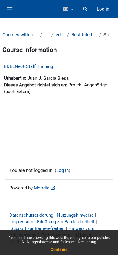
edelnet (60, 34)
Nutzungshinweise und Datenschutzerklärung (59, 242)
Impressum (22, 221)
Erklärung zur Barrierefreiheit (65, 221)
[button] (68, 9)
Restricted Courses (84, 34)
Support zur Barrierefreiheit (38, 228)
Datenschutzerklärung (31, 215)
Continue (59, 249)
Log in (103, 9)
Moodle (41, 188)
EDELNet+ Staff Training (28, 66)
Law (46, 34)
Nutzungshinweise (75, 215)
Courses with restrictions (20, 34)
